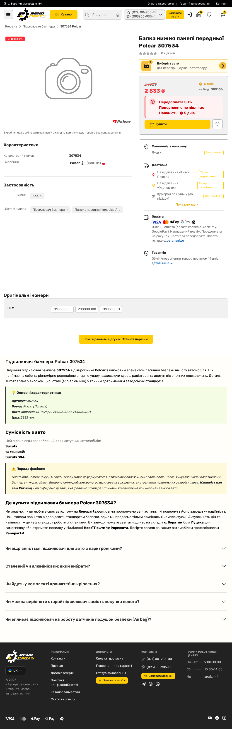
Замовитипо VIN (175, 14)
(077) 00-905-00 (159, 659)
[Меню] (8, 14)
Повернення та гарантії (114, 666)
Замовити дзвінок (160, 675)
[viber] (150, 684)
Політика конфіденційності (64, 682)
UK (15, 670)
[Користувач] (189, 14)
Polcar (75, 163)
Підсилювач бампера (39, 26)
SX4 (36, 196)
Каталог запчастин (65, 692)
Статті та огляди (63, 699)
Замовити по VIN (114, 680)
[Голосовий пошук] (117, 15)
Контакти (222, 3)
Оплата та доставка (161, 3)
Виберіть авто (168, 63)
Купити (161, 124)
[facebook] (217, 718)
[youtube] (210, 718)
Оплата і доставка (109, 658)
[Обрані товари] (210, 14)
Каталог (67, 14)
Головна (11, 26)
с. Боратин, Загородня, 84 (25, 3)
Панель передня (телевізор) (96, 210)
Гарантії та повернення (195, 3)
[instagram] (224, 718)
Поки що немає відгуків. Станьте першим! (116, 339)
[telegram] (143, 684)
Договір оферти (62, 673)
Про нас (57, 666)
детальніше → (177, 241)
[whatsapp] (157, 684)
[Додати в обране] (217, 124)
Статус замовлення (111, 673)
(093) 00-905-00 (159, 667)
